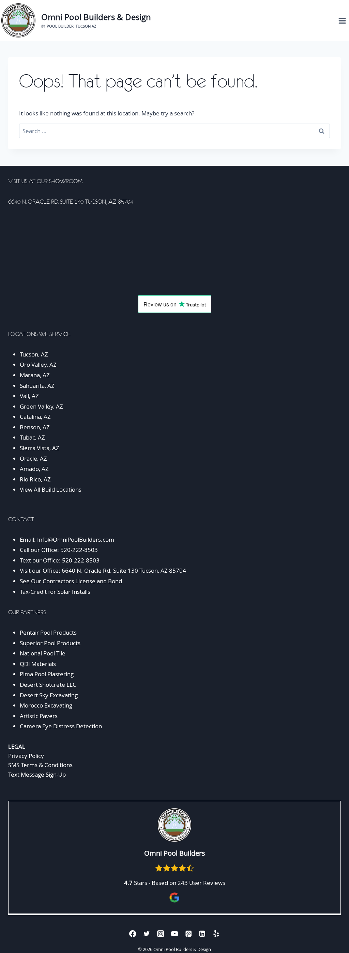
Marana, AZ (35, 375)
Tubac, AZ (32, 437)
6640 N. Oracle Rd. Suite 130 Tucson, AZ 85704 (124, 570)
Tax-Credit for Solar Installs (55, 591)
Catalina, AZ (35, 416)
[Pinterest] (188, 933)
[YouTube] (175, 933)
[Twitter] (147, 933)
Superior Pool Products (50, 643)
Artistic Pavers (39, 716)
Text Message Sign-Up (37, 774)
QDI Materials (38, 664)
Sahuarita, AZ (37, 386)
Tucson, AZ (34, 354)
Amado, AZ (34, 469)
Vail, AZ (29, 396)
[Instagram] (161, 933)
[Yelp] (216, 933)
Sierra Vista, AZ (39, 448)
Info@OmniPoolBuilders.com (75, 539)
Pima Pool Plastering (47, 674)
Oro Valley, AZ (38, 364)
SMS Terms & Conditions (40, 765)
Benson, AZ (35, 427)
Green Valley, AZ (41, 406)
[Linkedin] (202, 933)
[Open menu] (342, 21)
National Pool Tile (42, 653)
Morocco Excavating (46, 705)
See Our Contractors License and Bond (71, 581)
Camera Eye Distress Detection (61, 726)
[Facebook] (133, 933)
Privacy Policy (26, 756)
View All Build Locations (50, 489)
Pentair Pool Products (48, 632)
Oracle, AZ (33, 458)
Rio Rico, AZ (35, 479)
